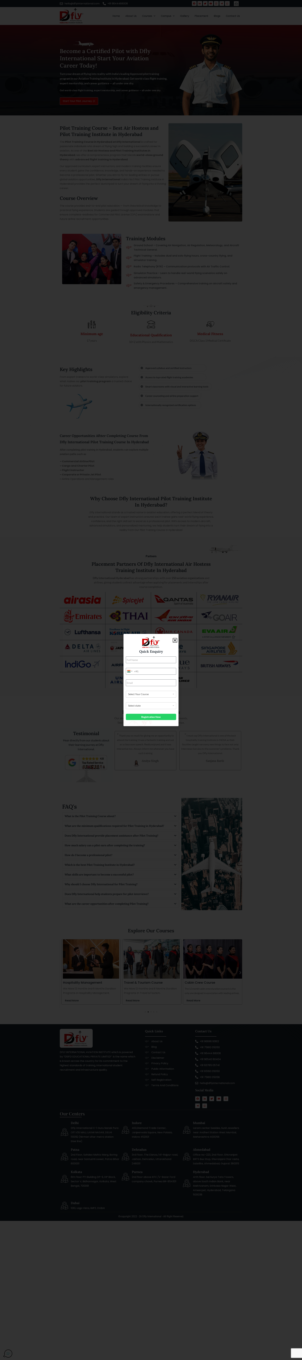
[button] (175, 640)
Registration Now (151, 716)
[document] (151, 680)
